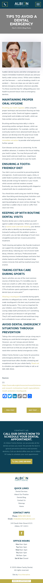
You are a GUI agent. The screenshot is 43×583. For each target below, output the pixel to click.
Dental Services (21, 491)
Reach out (35, 363)
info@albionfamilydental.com (24, 519)
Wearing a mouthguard (11, 297)
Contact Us (21, 500)
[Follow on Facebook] (21, 533)
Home (21, 506)
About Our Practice (21, 494)
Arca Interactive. (24, 574)
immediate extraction (10, 140)
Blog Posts (27, 28)
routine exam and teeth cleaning (18, 227)
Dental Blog (21, 497)
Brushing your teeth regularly (13, 108)
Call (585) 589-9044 (23, 461)
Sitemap (21, 503)
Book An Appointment (21, 581)
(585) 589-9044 (24, 516)
